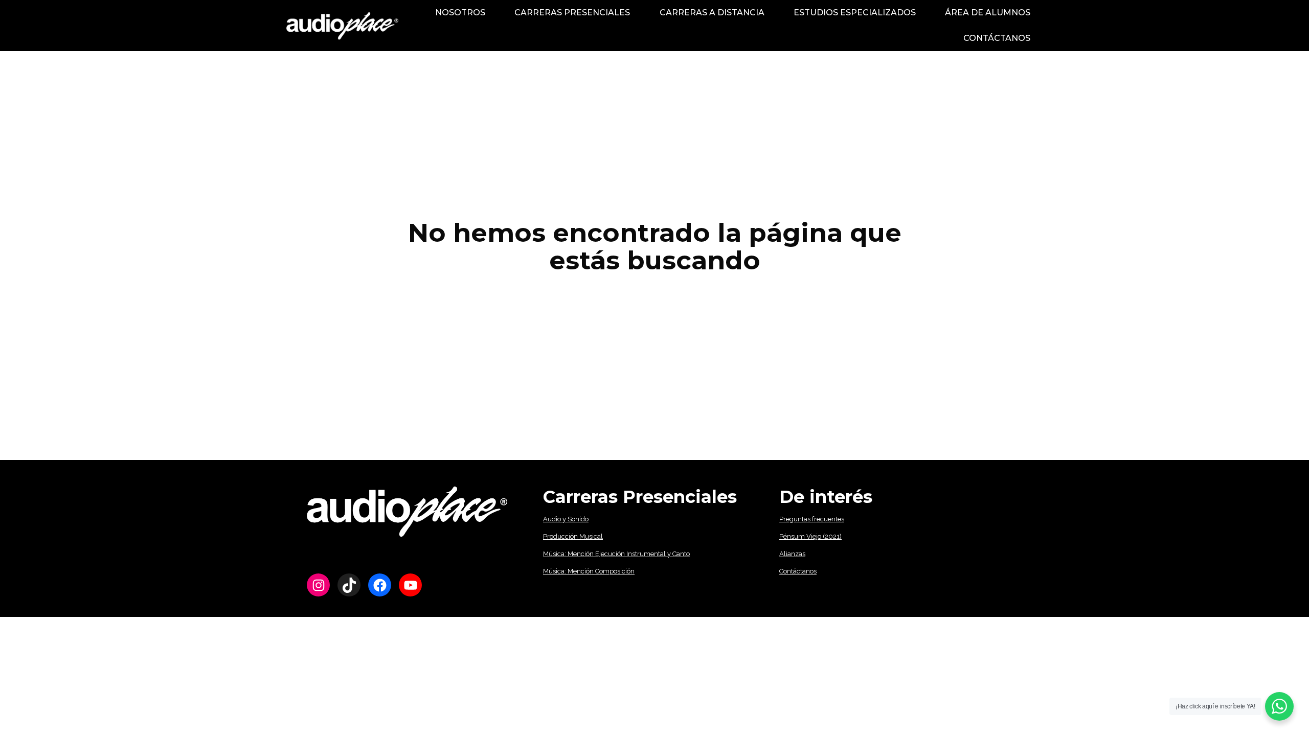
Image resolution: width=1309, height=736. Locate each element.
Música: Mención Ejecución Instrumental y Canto (616, 554)
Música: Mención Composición (589, 571)
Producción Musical (573, 536)
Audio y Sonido (566, 519)
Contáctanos (798, 571)
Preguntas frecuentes (811, 519)
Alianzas (792, 554)
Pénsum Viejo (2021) (810, 536)
